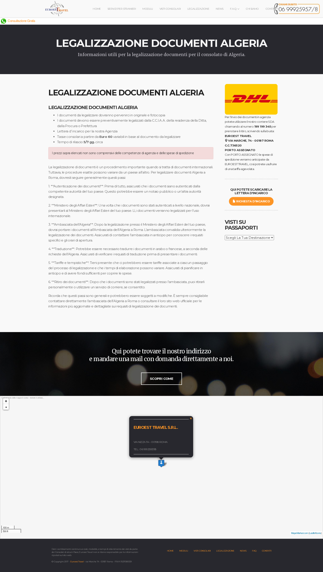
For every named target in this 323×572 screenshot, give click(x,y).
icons (318, 533)
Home (97, 8)
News (219, 8)
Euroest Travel (77, 561)
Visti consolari (170, 8)
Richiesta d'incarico (253, 201)
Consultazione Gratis (21, 20)
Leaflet (312, 533)
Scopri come (161, 378)
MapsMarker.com (299, 533)
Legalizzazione (198, 8)
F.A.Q (233, 8)
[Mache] (161, 463)
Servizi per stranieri (121, 8)
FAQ (254, 550)
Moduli (147, 8)
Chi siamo (252, 8)
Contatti (271, 8)
